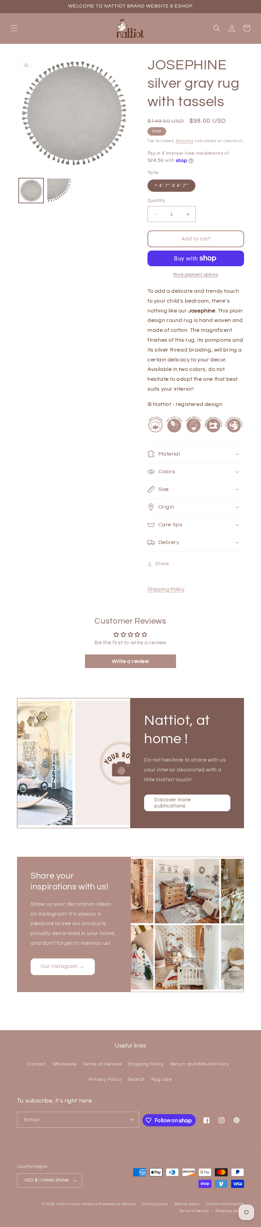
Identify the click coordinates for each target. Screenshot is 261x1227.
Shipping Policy (166, 589)
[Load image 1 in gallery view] (31, 190)
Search (136, 1079)
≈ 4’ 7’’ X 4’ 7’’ (171, 185)
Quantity (156, 200)
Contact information (225, 1204)
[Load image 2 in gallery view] (59, 190)
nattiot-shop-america (77, 1204)
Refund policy (186, 1204)
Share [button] (162, 563)
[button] (14, 28)
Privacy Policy (105, 1079)
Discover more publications (172, 802)
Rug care (161, 1079)
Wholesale (64, 1064)
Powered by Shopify (117, 1204)
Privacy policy (155, 1204)
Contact (36, 1064)
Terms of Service (102, 1064)
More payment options (195, 274)
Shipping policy (229, 1211)
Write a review (130, 661)
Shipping (184, 141)
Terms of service (194, 1211)
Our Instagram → (63, 966)
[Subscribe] (131, 1120)
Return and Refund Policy (199, 1064)
